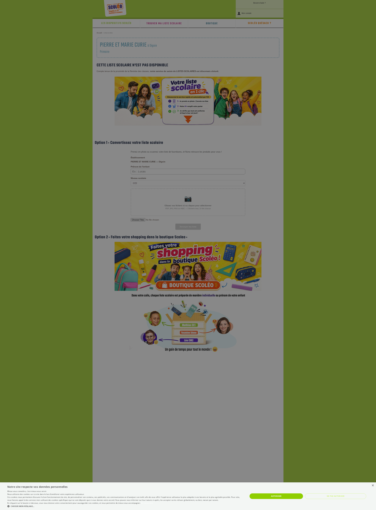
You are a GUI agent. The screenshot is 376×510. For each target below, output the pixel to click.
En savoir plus (147, 503)
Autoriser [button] (276, 496)
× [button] (373, 485)
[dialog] (188, 496)
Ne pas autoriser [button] (335, 496)
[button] (124, 506)
